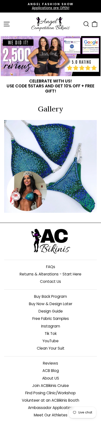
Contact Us (50, 281)
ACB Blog (50, 370)
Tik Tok (51, 333)
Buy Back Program (50, 296)
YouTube (50, 340)
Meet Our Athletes (50, 415)
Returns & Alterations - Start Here (50, 274)
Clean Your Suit (50, 348)
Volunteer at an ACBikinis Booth (50, 400)
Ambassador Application (50, 407)
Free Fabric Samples (50, 318)
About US (50, 378)
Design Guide (50, 311)
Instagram (50, 326)
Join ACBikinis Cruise (50, 385)
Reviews (50, 363)
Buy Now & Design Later (50, 303)
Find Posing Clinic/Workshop (50, 393)
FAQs (50, 266)
